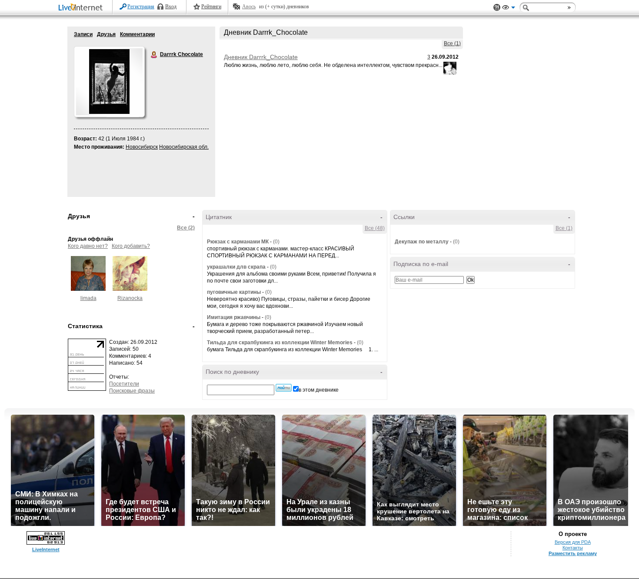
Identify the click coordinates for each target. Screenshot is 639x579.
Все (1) (452, 43)
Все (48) (375, 228)
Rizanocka (130, 298)
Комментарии (137, 34)
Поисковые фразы (132, 391)
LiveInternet (82, 8)
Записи (83, 34)
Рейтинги (211, 6)
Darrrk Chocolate (154, 54)
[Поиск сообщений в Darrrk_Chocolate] (284, 388)
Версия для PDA (573, 542)
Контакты (572, 547)
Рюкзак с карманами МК (238, 242)
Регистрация (140, 6)
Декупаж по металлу (422, 242)
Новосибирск (142, 147)
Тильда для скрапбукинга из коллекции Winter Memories (280, 342)
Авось (249, 6)
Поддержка (496, 7)
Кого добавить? (131, 246)
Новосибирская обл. (184, 147)
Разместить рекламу (573, 553)
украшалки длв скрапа (236, 267)
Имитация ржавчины (233, 317)
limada (88, 298)
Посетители (124, 384)
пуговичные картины (234, 292)
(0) (276, 242)
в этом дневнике (319, 390)
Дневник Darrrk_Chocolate (261, 56)
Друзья (106, 34)
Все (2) (186, 228)
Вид (508, 8)
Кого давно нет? (88, 246)
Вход (170, 6)
